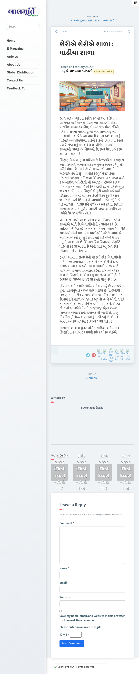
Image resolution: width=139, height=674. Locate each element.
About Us (13, 64)
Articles (12, 56)
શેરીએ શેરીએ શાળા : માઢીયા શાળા (86, 49)
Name (64, 568)
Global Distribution (20, 72)
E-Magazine (15, 48)
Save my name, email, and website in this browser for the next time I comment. (92, 618)
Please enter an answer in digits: (80, 627)
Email (63, 583)
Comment (66, 523)
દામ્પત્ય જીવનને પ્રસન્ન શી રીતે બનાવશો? (92, 20)
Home (11, 40)
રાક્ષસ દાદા (92, 378)
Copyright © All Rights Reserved (76, 667)
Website (64, 597)
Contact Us (15, 80)
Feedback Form (18, 88)
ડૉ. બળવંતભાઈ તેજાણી (79, 71)
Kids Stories (103, 71)
